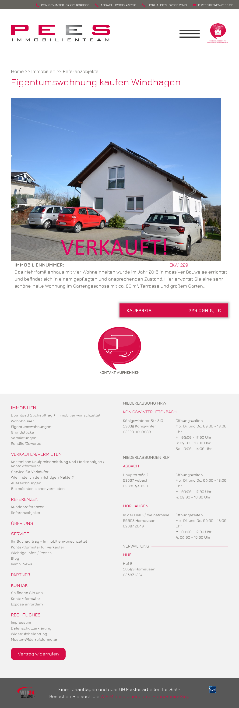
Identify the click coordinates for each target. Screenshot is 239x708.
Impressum (21, 622)
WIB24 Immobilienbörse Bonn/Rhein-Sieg (145, 696)
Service (20, 533)
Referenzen (25, 499)
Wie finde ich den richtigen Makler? (42, 477)
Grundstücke (22, 432)
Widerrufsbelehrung (29, 634)
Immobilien (43, 71)
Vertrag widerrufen (38, 653)
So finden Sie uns (27, 593)
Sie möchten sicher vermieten (38, 488)
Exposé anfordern (27, 604)
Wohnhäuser (22, 421)
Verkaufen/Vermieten (36, 454)
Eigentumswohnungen (31, 426)
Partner (20, 574)
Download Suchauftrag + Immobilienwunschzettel (55, 415)
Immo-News (21, 564)
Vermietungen (23, 438)
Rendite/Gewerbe (26, 443)
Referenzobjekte (80, 71)
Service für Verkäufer (30, 472)
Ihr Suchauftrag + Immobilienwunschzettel (49, 541)
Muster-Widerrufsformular (34, 639)
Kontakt (20, 585)
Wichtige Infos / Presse (31, 553)
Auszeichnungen (26, 483)
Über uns (22, 523)
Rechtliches (26, 614)
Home (17, 71)
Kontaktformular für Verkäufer (37, 547)
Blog (15, 558)
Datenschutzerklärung (31, 628)
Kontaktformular (25, 598)
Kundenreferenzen (28, 507)
